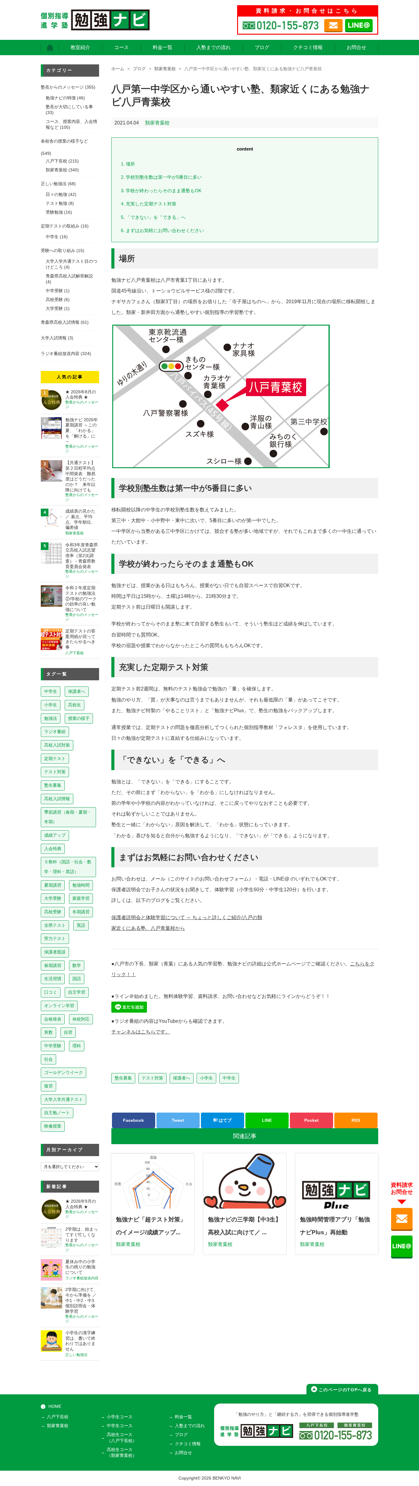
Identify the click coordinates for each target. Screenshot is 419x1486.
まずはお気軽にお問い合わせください (162, 230)
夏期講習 (52, 885)
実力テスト (55, 938)
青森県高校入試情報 (60, 322)
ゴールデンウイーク (63, 1072)
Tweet (178, 1120)
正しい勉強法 (54, 183)
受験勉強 (54, 212)
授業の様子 (79, 718)
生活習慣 (52, 978)
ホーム (117, 69)
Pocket (311, 1120)
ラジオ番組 (55, 731)
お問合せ (356, 47)
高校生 (74, 704)
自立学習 (76, 992)
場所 (128, 163)
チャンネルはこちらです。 (140, 1031)
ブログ (262, 47)
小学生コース (120, 1417)
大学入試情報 (54, 338)
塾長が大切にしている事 (69, 107)
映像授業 (52, 1126)
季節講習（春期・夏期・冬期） (67, 817)
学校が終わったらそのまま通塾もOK (161, 190)
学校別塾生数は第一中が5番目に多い (161, 177)
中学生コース (120, 1425)
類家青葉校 (165, 69)
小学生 (206, 1077)
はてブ (224, 1120)
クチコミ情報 (308, 47)
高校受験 (54, 299)
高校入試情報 (57, 798)
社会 (48, 1059)
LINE (267, 1120)
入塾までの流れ (213, 47)
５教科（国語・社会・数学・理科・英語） (67, 866)
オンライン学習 (59, 1005)
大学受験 (54, 308)
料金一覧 (162, 47)
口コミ (50, 992)
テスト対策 (152, 1077)
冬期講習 (81, 911)
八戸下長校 (56, 161)
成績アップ (55, 835)
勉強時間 (81, 885)
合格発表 (52, 1019)
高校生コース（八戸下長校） (122, 1437)
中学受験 (54, 290)
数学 (76, 965)
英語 (81, 925)
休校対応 (81, 1019)
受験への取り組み (58, 250)
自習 (68, 1032)
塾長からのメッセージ (62, 87)
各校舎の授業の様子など (64, 141)
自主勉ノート (57, 1112)
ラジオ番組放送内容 (60, 353)
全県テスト (55, 925)
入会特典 (52, 848)
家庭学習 (81, 898)
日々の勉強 (56, 194)
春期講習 (52, 965)
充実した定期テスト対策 (148, 203)
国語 (76, 978)
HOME (54, 1406)
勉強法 (50, 718)
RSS (356, 1120)
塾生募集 (123, 1077)
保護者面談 (55, 951)
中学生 (229, 1077)
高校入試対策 (57, 745)
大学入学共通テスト (63, 1099)
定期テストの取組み (60, 226)
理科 (76, 1045)
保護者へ (181, 1077)
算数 (48, 1032)
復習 (48, 1085)
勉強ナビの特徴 (61, 98)
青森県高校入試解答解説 (69, 276)
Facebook (133, 1120)
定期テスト (55, 758)
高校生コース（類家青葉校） (122, 1452)
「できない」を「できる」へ (153, 217)
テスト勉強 (56, 203)
